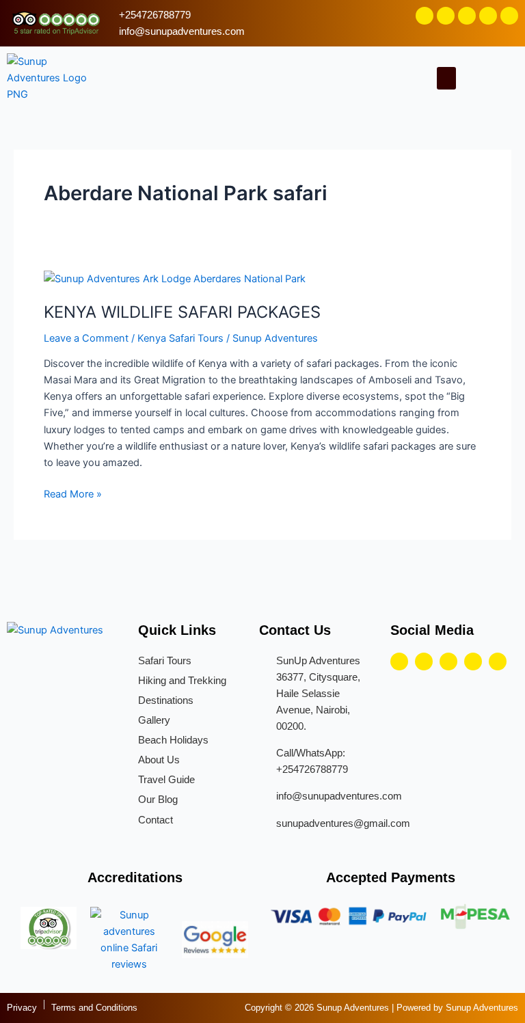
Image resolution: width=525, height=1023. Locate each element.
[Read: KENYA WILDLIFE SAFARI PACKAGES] (175, 278)
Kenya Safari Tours (180, 338)
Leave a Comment (86, 338)
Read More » (73, 493)
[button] (446, 78)
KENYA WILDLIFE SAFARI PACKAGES (182, 312)
